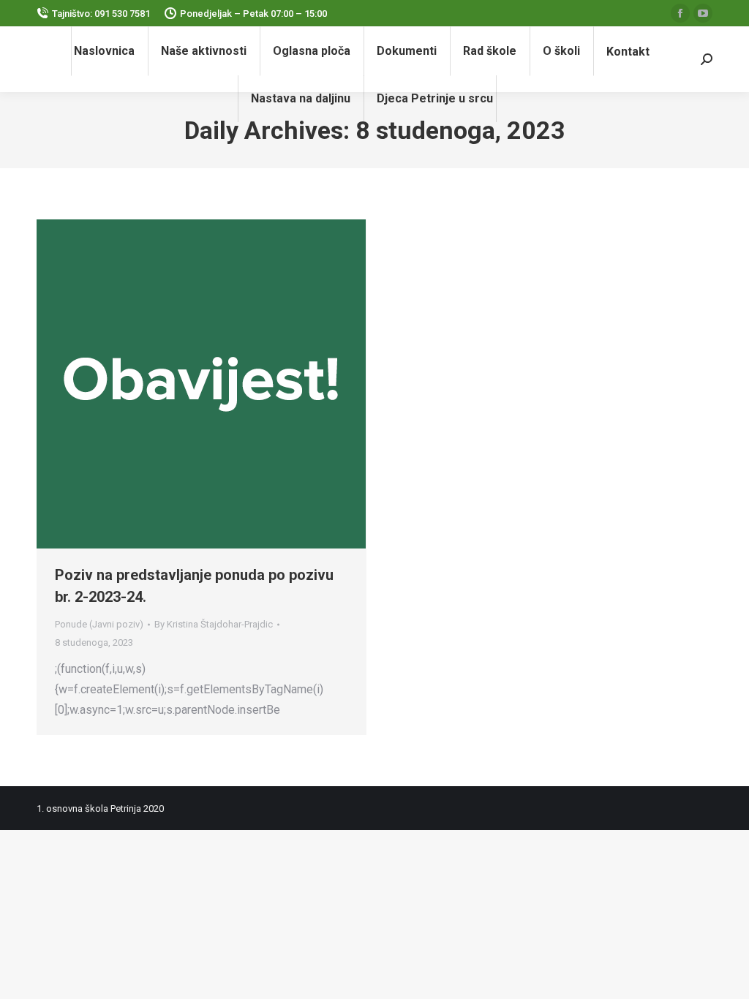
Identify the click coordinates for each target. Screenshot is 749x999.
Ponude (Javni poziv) (99, 624)
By (213, 624)
